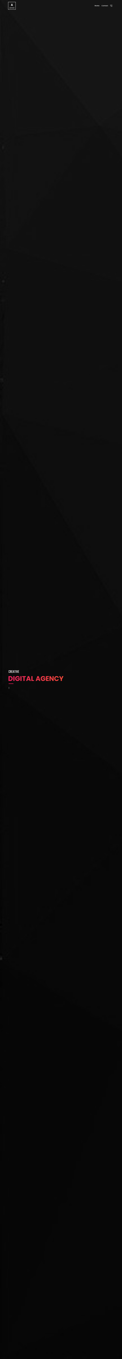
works (97, 6)
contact (105, 6)
